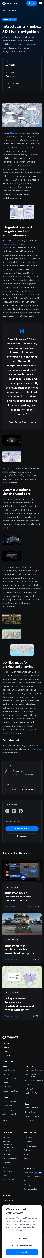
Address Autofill (9, 1114)
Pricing (5, 1047)
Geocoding (7, 1110)
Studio (5, 1083)
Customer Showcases (33, 1177)
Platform (27, 1150)
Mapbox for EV (31, 1093)
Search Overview (9, 1101)
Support (5, 1051)
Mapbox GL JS (8, 1074)
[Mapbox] (9, 3)
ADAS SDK (29, 1097)
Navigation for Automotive (31, 1075)
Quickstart (28, 1142)
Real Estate (7, 1171)
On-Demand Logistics (7, 1149)
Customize (22, 1239)
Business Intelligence (7, 1142)
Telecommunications (11, 1159)
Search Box (7, 1106)
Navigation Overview (34, 1070)
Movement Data (32, 1116)
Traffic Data (30, 1112)
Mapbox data (9, 244)
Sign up (31, 3)
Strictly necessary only (22, 1245)
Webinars (28, 1185)
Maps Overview (9, 1070)
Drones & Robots (9, 1179)
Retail (4, 1167)
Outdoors (6, 1163)
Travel (5, 1175)
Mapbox (14, 133)
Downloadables (30, 1189)
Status (26, 1154)
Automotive (7, 1138)
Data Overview (31, 1108)
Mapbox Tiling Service (11, 1091)
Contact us (7, 1055)
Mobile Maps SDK (9, 1078)
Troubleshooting (30, 1146)
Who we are (7, 1200)
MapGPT (28, 1085)
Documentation (30, 1138)
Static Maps (7, 1087)
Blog (26, 1181)
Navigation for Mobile (34, 1081)
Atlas (4, 1124)
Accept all (22, 1252)
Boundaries (29, 1120)
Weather (6, 1154)
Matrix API (29, 1089)
